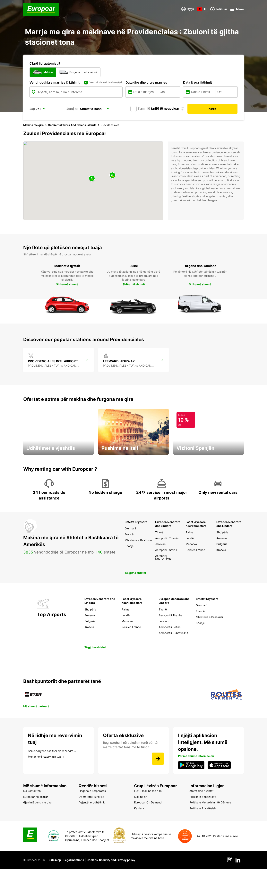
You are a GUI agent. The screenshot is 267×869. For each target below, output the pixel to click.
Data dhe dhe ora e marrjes (146, 82)
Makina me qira (33, 125)
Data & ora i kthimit (197, 82)
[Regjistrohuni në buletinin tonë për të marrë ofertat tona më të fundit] (158, 759)
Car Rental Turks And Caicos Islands (72, 125)
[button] (92, 178)
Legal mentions (74, 860)
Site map (55, 860)
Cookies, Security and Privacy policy (111, 860)
